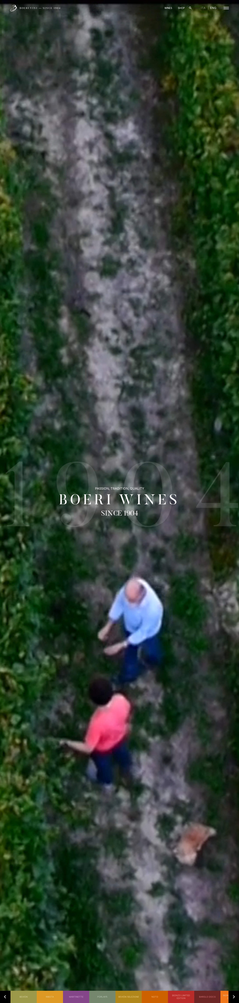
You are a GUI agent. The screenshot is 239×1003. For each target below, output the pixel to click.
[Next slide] (234, 997)
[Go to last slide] (5, 997)
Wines (168, 7)
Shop (181, 7)
